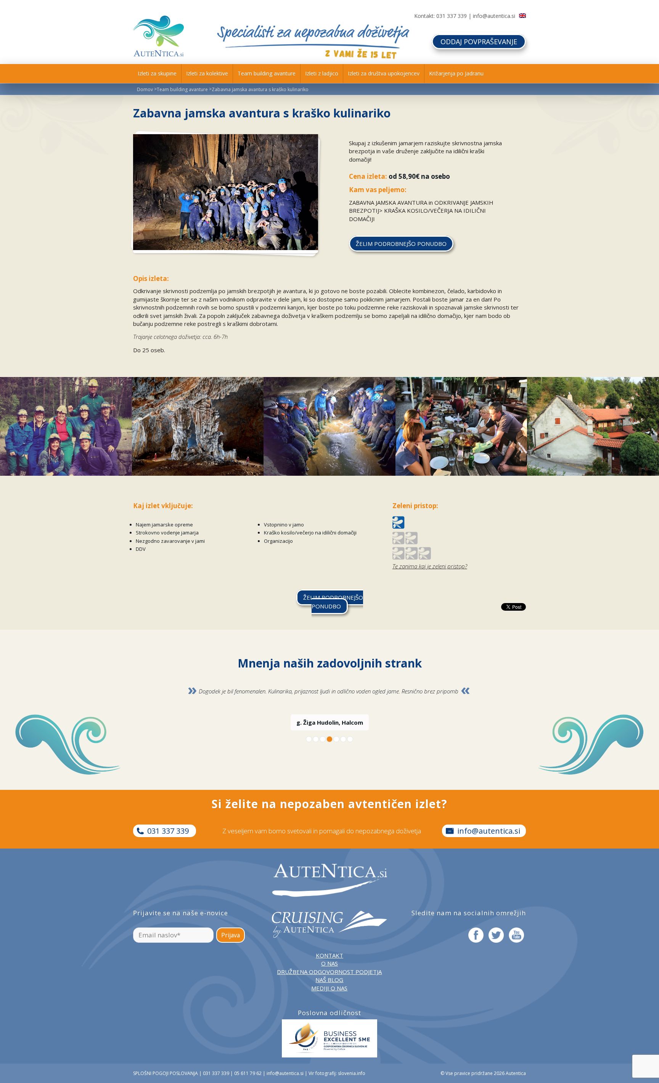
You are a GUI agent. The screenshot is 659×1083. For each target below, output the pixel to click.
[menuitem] (157, 73)
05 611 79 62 (248, 1073)
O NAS (329, 963)
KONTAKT (329, 955)
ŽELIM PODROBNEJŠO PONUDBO (333, 602)
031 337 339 (451, 15)
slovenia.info (351, 1073)
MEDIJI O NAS (329, 988)
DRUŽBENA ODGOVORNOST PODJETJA (329, 972)
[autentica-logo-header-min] (158, 36)
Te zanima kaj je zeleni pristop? (429, 566)
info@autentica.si (494, 15)
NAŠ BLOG (329, 980)
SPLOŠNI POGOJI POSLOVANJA (165, 1073)
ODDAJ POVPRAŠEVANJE (478, 41)
